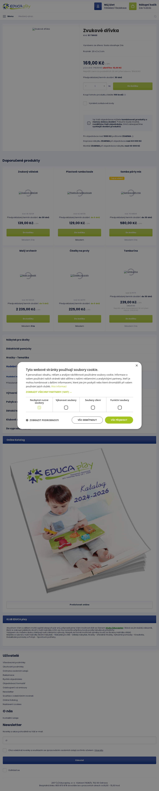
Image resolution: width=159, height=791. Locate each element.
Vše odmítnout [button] (87, 419)
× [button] (136, 365)
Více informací (58, 386)
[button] (79, 392)
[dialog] (79, 395)
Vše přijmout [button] (119, 419)
